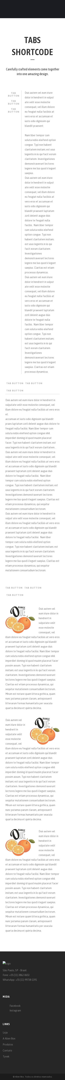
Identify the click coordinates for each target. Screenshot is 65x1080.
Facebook (15, 1005)
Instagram (15, 1010)
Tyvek (6, 1056)
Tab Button (13, 94)
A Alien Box (9, 1038)
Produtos (8, 1044)
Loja (5, 1032)
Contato (7, 1050)
